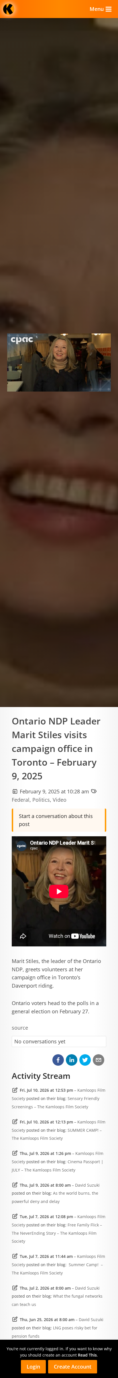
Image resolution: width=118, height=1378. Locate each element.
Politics (41, 799)
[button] (58, 1060)
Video (59, 799)
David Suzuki (87, 1185)
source (20, 1027)
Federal (21, 799)
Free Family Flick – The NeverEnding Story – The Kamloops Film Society (57, 1233)
